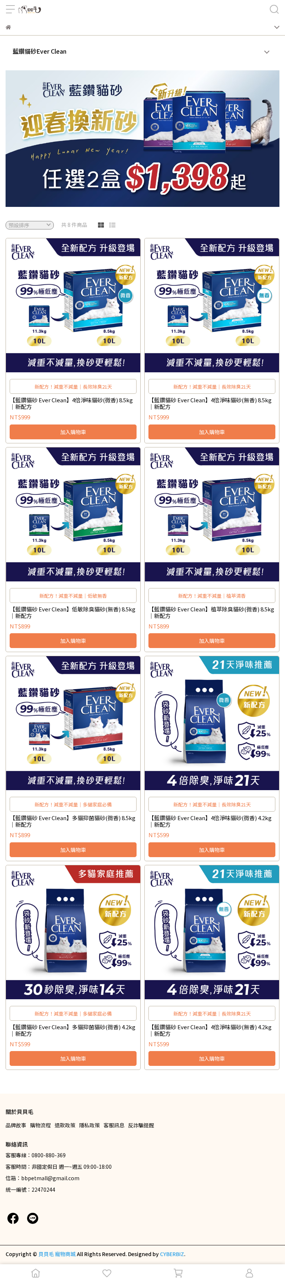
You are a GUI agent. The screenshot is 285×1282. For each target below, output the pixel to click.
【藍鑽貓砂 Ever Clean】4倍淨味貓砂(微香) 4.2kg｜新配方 (210, 821)
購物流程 (40, 1125)
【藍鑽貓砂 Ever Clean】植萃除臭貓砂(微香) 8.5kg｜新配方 (211, 612)
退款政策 (65, 1125)
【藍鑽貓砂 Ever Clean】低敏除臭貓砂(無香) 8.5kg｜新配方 (72, 612)
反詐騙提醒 (141, 1125)
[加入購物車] (83, 305)
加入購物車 (73, 432)
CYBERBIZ (172, 1254)
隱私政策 (89, 1125)
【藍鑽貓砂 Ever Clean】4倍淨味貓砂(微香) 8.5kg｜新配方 (71, 403)
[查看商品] (62, 305)
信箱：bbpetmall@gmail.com (42, 1178)
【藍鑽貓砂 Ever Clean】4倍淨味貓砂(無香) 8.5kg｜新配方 (210, 403)
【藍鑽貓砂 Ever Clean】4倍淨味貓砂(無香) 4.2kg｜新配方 (210, 1030)
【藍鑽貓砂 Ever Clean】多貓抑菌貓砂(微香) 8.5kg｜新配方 (72, 821)
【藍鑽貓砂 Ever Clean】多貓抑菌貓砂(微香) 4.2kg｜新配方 (72, 1030)
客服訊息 (114, 1125)
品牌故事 (16, 1125)
